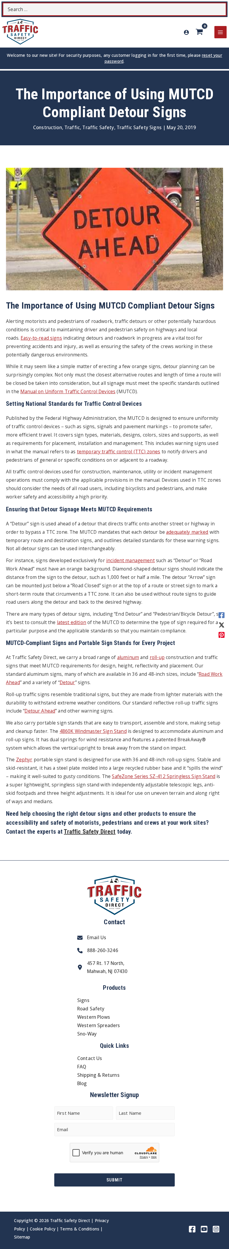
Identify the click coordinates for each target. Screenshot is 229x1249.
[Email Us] (91, 938)
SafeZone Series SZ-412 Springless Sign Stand (163, 776)
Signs (83, 1000)
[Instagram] (216, 1229)
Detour (67, 682)
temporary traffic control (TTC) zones (118, 451)
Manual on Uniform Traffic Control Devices (67, 391)
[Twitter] (222, 624)
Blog (82, 1083)
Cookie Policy (42, 1229)
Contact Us (89, 1058)
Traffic (72, 127)
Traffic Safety (98, 127)
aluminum (128, 657)
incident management (130, 560)
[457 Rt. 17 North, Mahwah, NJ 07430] (102, 967)
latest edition (71, 622)
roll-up (157, 657)
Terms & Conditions (79, 1229)
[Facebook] (222, 614)
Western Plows (93, 1017)
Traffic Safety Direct (89, 831)
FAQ (81, 1066)
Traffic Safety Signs (139, 127)
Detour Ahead (39, 710)
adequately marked (187, 532)
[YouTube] (204, 1229)
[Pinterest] (222, 634)
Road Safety (91, 1008)
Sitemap (22, 1237)
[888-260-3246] (97, 950)
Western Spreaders (98, 1025)
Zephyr (24, 759)
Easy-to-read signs (41, 338)
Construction (47, 127)
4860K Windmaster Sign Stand (93, 731)
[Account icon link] (186, 32)
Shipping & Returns (98, 1075)
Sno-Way (87, 1033)
